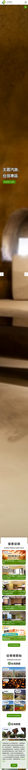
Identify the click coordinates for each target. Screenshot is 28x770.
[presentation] (2, 274)
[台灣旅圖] (7, 2)
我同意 (14, 765)
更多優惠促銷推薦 (14, 645)
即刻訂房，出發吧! (9, 182)
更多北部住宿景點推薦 (14, 715)
